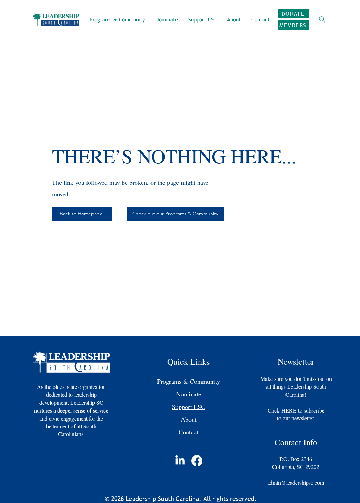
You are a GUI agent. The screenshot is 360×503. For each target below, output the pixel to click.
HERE (288, 410)
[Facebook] (196, 460)
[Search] (321, 19)
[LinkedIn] (180, 460)
